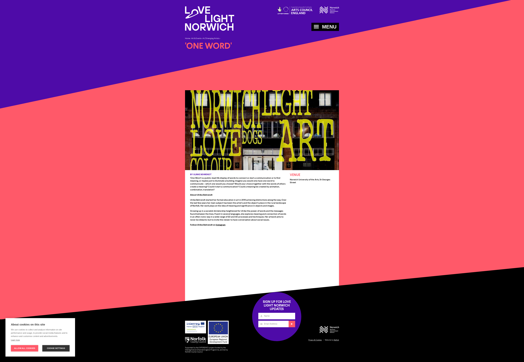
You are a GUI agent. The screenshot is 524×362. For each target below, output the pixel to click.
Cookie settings (56, 348)
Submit (292, 324)
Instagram (220, 225)
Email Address (261, 324)
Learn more (15, 340)
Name (261, 316)
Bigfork (336, 340)
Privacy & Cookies (315, 340)
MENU (329, 27)
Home (187, 38)
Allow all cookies (24, 348)
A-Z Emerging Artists (211, 38)
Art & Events (196, 38)
